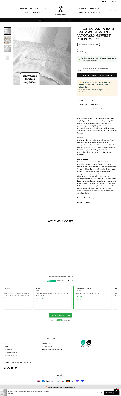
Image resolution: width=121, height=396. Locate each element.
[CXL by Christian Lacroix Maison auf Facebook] (8, 368)
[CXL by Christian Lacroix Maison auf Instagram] (5, 368)
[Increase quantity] (101, 393)
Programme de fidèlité (10, 356)
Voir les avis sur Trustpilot (60, 315)
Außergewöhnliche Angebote (89, 12)
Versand (6, 346)
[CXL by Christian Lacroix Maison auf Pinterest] (16, 368)
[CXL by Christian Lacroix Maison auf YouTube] (12, 368)
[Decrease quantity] (98, 393)
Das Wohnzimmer (32, 12)
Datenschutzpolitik (47, 346)
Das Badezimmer (41, 9)
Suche (5, 343)
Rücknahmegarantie (9, 349)
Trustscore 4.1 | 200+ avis (65, 280)
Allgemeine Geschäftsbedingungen (52, 349)
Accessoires (94, 9)
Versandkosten (91, 52)
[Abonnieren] (31, 362)
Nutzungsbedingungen (10, 352)
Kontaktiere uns (46, 343)
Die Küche (82, 9)
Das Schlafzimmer (24, 9)
